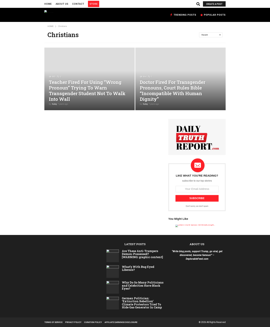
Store (94, 4)
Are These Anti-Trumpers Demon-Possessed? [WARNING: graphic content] (142, 254)
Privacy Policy (73, 322)
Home (48, 4)
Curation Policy (93, 322)
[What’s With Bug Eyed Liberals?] (112, 271)
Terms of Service (53, 322)
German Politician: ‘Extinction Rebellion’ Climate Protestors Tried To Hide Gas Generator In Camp (142, 302)
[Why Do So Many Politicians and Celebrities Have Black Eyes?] (112, 287)
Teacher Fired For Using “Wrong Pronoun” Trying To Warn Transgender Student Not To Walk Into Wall (87, 90)
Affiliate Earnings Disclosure (121, 322)
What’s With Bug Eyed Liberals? (138, 268)
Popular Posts (215, 14)
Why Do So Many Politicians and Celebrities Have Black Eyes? (142, 285)
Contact (78, 4)
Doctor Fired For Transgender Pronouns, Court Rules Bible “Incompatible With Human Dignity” (172, 90)
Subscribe (197, 198)
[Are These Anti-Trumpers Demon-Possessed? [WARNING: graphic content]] (112, 256)
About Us (62, 4)
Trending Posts (185, 14)
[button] (102, 4)
